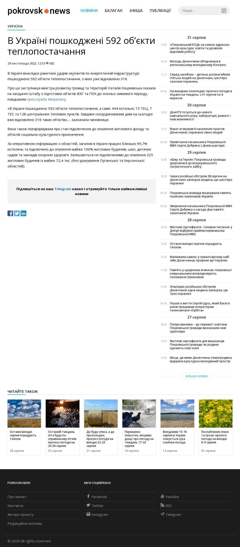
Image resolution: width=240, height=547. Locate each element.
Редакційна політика (25, 523)
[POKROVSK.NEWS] (39, 10)
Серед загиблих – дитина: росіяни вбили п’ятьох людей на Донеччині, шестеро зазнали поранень (200, 78)
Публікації (160, 10)
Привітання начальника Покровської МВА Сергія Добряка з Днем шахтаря (198, 143)
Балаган (114, 10)
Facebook (99, 496)
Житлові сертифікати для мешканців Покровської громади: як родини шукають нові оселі (197, 344)
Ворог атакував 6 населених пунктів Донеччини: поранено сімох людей (197, 130)
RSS (168, 505)
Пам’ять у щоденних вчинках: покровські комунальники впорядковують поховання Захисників (201, 273)
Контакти (15, 505)
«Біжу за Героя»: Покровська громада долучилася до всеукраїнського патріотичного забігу (198, 163)
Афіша (136, 10)
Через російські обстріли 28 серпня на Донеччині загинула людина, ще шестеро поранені (201, 179)
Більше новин (197, 376)
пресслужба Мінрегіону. (47, 99)
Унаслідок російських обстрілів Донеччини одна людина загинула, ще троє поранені (199, 290)
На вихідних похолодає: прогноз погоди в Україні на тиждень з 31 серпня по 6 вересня (201, 94)
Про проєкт (17, 496)
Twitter (97, 505)
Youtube (172, 496)
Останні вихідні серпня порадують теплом (196, 245)
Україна (15, 26)
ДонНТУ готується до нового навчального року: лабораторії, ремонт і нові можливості (200, 115)
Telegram (62, 188)
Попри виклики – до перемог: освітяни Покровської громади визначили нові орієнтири (198, 328)
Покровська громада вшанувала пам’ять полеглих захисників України (200, 194)
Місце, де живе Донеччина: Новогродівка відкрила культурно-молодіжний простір (201, 359)
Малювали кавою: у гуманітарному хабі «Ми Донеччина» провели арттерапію (199, 258)
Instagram (99, 514)
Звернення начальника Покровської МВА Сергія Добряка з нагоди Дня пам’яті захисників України (201, 209)
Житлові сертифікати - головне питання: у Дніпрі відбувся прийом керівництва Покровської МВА (201, 230)
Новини (89, 10)
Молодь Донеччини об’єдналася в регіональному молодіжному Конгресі (198, 63)
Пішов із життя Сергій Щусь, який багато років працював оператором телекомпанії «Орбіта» (200, 307)
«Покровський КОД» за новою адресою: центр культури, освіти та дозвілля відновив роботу (200, 48)
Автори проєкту (21, 514)
